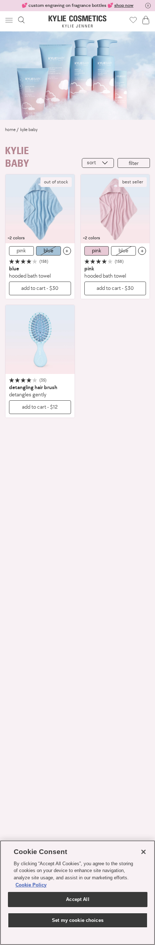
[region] (77, 892)
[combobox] (98, 163)
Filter (134, 163)
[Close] (143, 852)
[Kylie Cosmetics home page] (77, 21)
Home (10, 129)
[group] (77, 5)
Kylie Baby (28, 129)
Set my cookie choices (77, 920)
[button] (9, 20)
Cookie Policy (30, 885)
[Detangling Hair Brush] (40, 339)
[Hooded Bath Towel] (40, 209)
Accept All (77, 899)
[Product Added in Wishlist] (133, 20)
